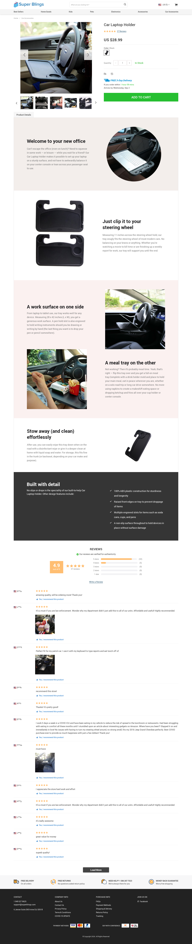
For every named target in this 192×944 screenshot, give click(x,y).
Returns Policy (102, 912)
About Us (58, 901)
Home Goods (46, 11)
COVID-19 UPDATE (62, 916)
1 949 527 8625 (20, 901)
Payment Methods (103, 905)
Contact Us (59, 905)
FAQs (98, 901)
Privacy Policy (60, 908)
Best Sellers (18, 11)
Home (16, 18)
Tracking (99, 916)
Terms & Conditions (63, 912)
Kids (70, 11)
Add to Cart (141, 97)
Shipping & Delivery (104, 908)
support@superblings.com (25, 904)
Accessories (143, 11)
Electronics (115, 11)
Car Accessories (171, 11)
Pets (92, 11)
